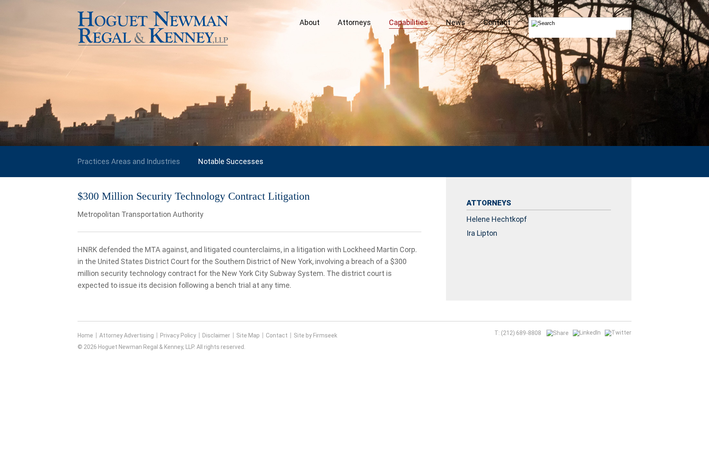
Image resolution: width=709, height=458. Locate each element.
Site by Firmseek (315, 335)
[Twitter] (618, 332)
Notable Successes (230, 161)
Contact (277, 335)
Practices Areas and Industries (129, 161)
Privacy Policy (178, 335)
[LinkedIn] (587, 332)
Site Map (248, 335)
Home (85, 335)
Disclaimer (216, 335)
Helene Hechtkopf (497, 219)
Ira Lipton (482, 233)
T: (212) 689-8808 (517, 333)
